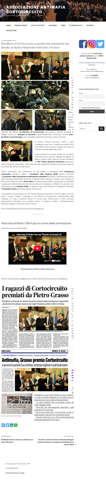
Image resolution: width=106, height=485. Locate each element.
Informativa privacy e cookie (15, 473)
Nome (81, 93)
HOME (8, 25)
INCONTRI (90, 25)
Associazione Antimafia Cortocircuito (36, 9)
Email (81, 100)
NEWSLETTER (11, 30)
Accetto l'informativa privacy (90, 107)
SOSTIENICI (53, 25)
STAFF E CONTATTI (38, 25)
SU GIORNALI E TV (75, 25)
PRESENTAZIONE (21, 25)
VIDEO (63, 25)
